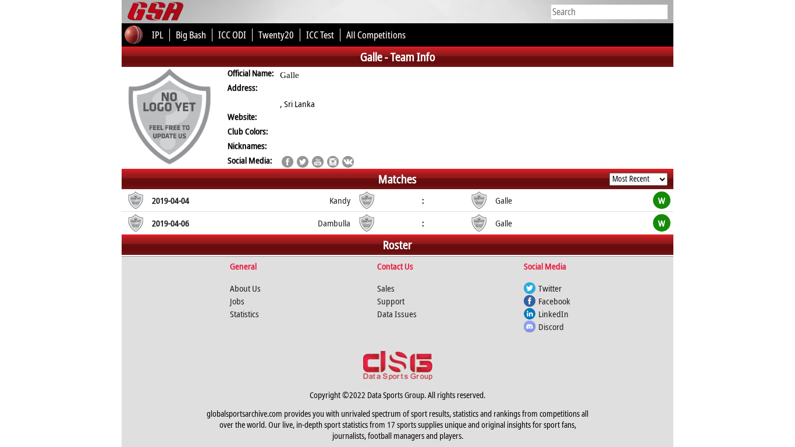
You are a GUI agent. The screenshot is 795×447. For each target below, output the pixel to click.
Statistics (244, 314)
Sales (386, 288)
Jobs (237, 301)
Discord (551, 326)
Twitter (550, 288)
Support (390, 301)
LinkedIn (553, 314)
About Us (245, 288)
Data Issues (397, 314)
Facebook (554, 301)
